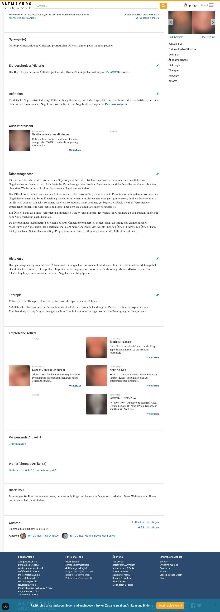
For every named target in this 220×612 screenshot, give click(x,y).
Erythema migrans (169, 565)
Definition (173, 54)
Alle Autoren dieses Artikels (22, 18)
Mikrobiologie (25, 581)
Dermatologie (25, 565)
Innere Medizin (25, 575)
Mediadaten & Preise (122, 585)
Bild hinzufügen (149, 527)
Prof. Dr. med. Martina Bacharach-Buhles (91, 535)
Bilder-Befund (207, 37)
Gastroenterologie (27, 568)
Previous (170, 22)
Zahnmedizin (24, 594)
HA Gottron (112, 72)
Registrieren (118, 565)
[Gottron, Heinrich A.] (96, 404)
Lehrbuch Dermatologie (77, 565)
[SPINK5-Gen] (96, 375)
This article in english (148, 18)
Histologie (174, 65)
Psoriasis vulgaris (116, 104)
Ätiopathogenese (178, 59)
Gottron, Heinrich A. (21, 470)
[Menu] (211, 5)
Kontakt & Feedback (122, 578)
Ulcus (162, 578)
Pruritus (164, 571)
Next (213, 22)
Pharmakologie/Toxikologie (31, 588)
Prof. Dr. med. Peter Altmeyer (42, 535)
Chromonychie (17, 443)
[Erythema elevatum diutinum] (19, 140)
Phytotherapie (25, 591)
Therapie (173, 70)
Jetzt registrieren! (170, 605)
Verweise (173, 75)
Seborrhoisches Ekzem (171, 575)
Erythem (164, 561)
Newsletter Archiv (121, 575)
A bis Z (33, 561)
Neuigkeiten (118, 561)
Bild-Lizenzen (119, 581)
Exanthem (165, 568)
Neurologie (23, 585)
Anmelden (130, 565)
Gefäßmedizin (25, 571)
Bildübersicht (175, 37)
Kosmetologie (25, 578)
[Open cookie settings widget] (5, 606)
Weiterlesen (75, 150)
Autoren (172, 81)
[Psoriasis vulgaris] (96, 347)
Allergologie (24, 561)
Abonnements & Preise (123, 568)
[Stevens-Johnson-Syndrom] (19, 375)
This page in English (77, 568)
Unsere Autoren (120, 571)
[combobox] (96, 6)
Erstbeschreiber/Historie (182, 49)
